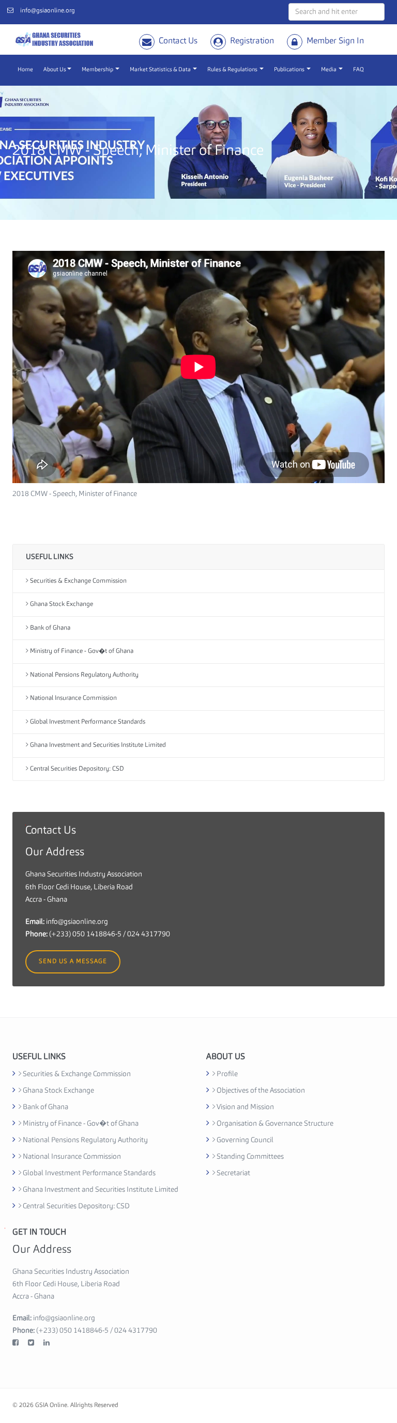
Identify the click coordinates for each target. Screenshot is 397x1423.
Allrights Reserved (94, 1405)
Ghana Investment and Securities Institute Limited (97, 745)
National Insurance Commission (72, 698)
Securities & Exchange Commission (77, 581)
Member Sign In (335, 41)
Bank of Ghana (49, 628)
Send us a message (73, 961)
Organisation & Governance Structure (274, 1123)
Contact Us (178, 41)
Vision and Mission (244, 1107)
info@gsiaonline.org (47, 11)
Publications (290, 70)
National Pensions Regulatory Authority (83, 675)
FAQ (358, 70)
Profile (226, 1074)
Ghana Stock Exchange (60, 604)
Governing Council (244, 1140)
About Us (54, 70)
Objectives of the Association (260, 1090)
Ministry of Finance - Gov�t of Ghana (80, 651)
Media (329, 70)
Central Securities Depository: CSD (76, 769)
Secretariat (232, 1173)
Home (25, 70)
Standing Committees (249, 1156)
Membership (98, 70)
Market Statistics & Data (161, 70)
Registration (252, 41)
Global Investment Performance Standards (86, 722)
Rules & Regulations (232, 70)
